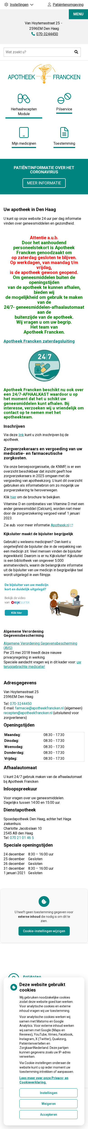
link (21, 435)
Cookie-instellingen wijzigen (44, 931)
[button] (76, 52)
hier (13, 497)
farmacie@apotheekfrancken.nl (39, 708)
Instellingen (48, 1093)
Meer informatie (44, 183)
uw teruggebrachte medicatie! (42, 664)
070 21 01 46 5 (22, 838)
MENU (78, 14)
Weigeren (49, 1104)
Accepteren (48, 1114)
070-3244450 (21, 704)
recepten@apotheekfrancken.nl (28, 713)
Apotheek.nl (60, 525)
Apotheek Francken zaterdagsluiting (39, 341)
